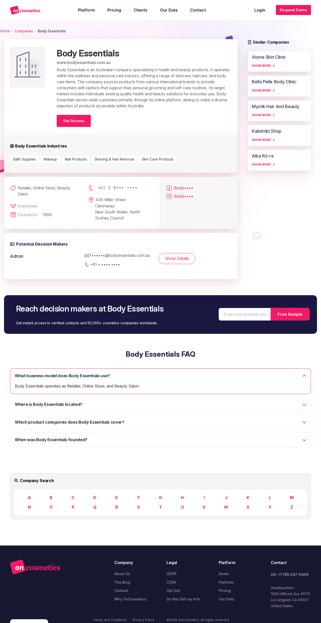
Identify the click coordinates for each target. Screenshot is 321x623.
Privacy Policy (143, 620)
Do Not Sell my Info (183, 599)
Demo (224, 574)
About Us (122, 574)
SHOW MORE (261, 65)
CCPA (171, 582)
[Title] (25, 10)
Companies (24, 31)
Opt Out (173, 590)
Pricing (225, 590)
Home (5, 31)
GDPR (171, 574)
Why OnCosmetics (130, 599)
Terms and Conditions (110, 620)
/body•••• (183, 187)
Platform (226, 582)
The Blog (122, 582)
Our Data (226, 599)
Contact (121, 590)
